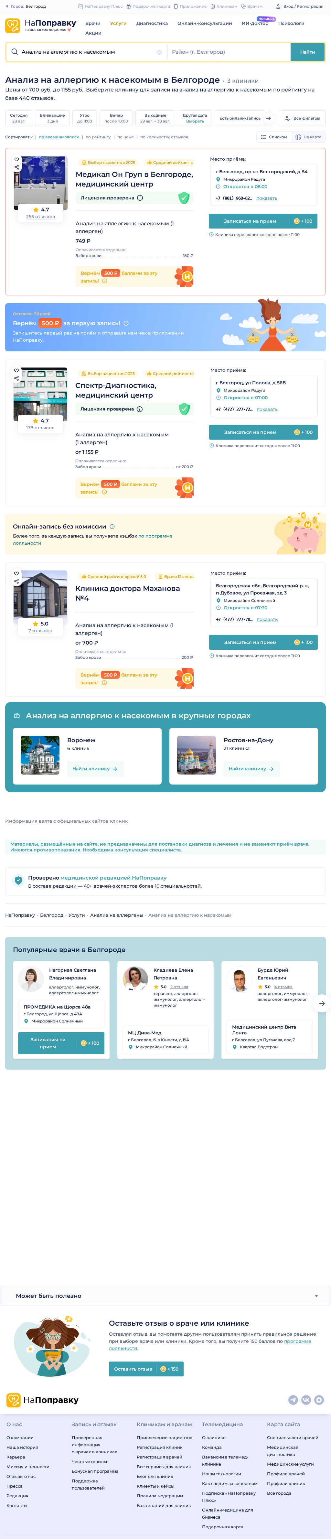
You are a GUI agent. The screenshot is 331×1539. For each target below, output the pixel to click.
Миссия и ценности (27, 1466)
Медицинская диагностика (282, 1451)
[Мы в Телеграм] (293, 1400)
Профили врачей (286, 1473)
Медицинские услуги (290, 1464)
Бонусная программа (95, 1471)
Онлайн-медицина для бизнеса (227, 1513)
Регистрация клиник (160, 1447)
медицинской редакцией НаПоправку (112, 878)
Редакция (17, 1495)
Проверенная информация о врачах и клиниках (94, 1444)
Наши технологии (221, 1473)
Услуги (118, 23)
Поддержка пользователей (88, 1484)
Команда (212, 1447)
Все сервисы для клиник (164, 1466)
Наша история (22, 1447)
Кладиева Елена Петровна (173, 974)
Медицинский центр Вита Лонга (264, 1030)
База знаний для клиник (164, 1505)
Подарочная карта (222, 1526)
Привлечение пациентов (164, 1437)
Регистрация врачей (159, 1456)
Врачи (93, 23)
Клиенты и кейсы (155, 1486)
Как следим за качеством (229, 1483)
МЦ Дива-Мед (145, 1033)
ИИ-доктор (255, 23)
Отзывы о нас (21, 1476)
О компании (20, 1437)
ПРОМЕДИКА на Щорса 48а (57, 1007)
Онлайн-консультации (204, 23)
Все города (279, 1493)
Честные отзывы (89, 1461)
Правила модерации (160, 1495)
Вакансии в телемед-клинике (225, 1460)
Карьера (15, 1456)
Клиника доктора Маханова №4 (127, 593)
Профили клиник (286, 1483)
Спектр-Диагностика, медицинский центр (115, 390)
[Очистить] (159, 52)
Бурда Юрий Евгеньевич (273, 974)
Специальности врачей (292, 1437)
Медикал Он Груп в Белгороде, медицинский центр (134, 179)
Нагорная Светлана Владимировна (72, 974)
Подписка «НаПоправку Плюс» (229, 1497)
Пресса (14, 1486)
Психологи (291, 23)
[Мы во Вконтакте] (306, 1400)
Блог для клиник (155, 1476)
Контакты (16, 1505)
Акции (93, 33)
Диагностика (152, 23)
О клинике (214, 1437)
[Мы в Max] (319, 1400)
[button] (87, 52)
